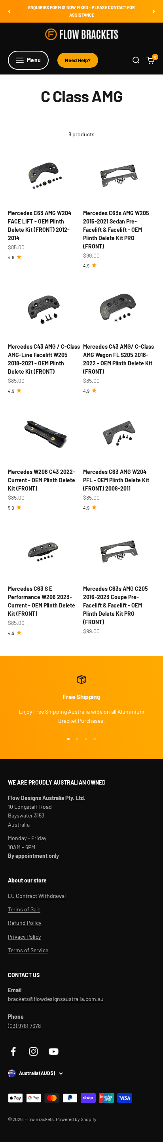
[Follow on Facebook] (13, 1051)
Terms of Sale (24, 909)
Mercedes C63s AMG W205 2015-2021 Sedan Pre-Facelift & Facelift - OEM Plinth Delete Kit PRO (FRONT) (116, 230)
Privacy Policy (24, 936)
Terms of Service (28, 950)
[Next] (153, 11)
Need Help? (78, 60)
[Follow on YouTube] (53, 1051)
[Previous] (9, 11)
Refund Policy (25, 922)
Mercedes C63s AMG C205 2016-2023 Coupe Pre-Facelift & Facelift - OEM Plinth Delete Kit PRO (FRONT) (115, 605)
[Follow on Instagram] (33, 1051)
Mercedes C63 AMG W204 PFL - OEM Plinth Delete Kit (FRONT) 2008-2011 (116, 480)
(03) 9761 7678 (24, 1025)
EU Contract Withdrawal (37, 895)
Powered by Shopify (76, 1119)
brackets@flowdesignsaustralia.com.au (56, 998)
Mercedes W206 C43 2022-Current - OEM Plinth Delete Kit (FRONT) (41, 480)
